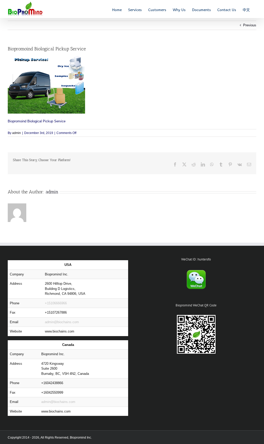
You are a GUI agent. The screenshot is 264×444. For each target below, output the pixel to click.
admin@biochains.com (62, 322)
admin (16, 133)
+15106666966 (56, 303)
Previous (249, 25)
